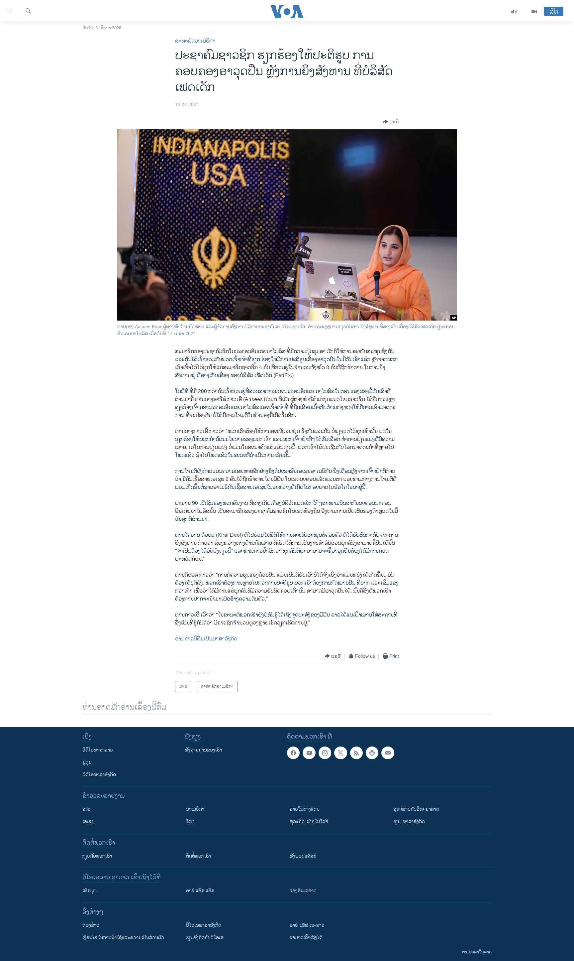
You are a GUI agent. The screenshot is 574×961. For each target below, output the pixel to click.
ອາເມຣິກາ (195, 809)
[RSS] (356, 753)
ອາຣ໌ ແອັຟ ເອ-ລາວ (307, 925)
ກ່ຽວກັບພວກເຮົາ (97, 856)
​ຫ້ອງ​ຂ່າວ (90, 925)
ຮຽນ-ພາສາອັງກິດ (409, 821)
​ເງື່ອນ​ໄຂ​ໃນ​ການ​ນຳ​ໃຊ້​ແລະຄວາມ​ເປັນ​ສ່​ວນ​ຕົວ (123, 937)
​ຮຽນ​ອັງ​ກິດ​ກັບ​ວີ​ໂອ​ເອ (205, 937)
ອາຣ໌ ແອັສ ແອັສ (200, 890)
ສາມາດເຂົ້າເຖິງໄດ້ (306, 937)
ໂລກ (190, 821)
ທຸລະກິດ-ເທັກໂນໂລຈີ (309, 821)
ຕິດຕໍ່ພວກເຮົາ (198, 856)
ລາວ (86, 809)
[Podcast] (372, 753)
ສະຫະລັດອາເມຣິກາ (195, 41)
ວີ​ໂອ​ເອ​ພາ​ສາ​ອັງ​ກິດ (203, 925)
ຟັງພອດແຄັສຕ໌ (303, 856)
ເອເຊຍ (88, 821)
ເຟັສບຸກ (89, 890)
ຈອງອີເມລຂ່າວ (303, 890)
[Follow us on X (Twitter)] (340, 753)
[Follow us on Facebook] (293, 753)
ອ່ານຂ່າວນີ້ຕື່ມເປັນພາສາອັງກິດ (206, 638)
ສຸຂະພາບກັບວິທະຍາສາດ (416, 809)
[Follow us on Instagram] (325, 753)
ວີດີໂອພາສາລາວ (97, 750)
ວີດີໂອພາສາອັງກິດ (99, 774)
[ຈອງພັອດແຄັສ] (387, 753)
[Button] (391, 122)
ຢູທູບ (87, 762)
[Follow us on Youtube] (309, 753)
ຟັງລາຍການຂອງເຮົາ (203, 750)
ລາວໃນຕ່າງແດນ (305, 809)
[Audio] (514, 12)
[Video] (534, 12)
